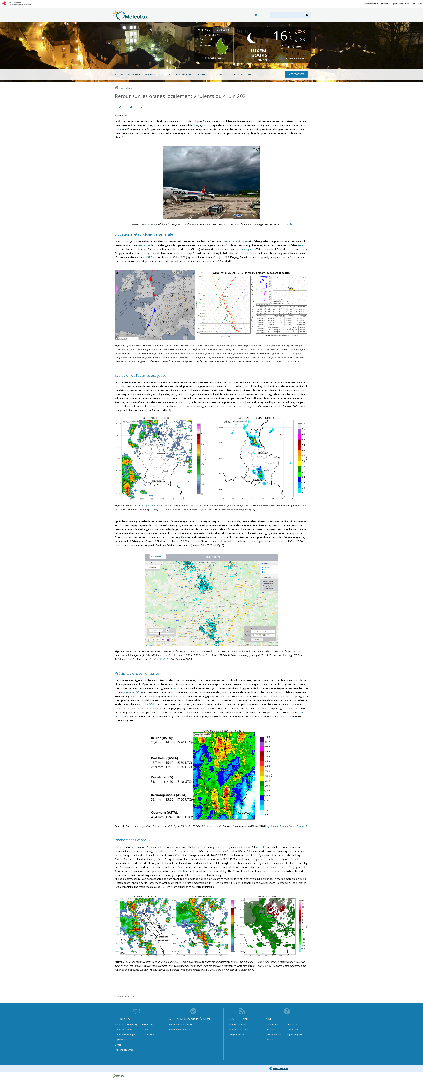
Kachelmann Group (293, 826)
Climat (220, 74)
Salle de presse (273, 1034)
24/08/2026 (203, 29)
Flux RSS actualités (238, 1029)
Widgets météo (236, 1034)
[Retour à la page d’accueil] (130, 18)
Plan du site (292, 1029)
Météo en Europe (154, 74)
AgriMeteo (129, 692)
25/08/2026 (223, 29)
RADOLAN (142, 704)
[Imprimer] (131, 107)
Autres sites (416, 4)
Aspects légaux (294, 1034)
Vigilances (203, 74)
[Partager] (120, 107)
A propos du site (274, 1024)
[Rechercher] (307, 15)
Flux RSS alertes (237, 1024)
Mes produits (280, 1068)
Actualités (126, 88)
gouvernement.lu (401, 4)
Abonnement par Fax (179, 1029)
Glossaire (270, 1029)
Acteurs (145, 1029)
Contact (269, 1039)
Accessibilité (147, 1034)
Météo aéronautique (180, 74)
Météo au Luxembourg (127, 74)
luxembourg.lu (371, 4)
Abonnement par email (180, 1024)
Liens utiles (292, 1024)
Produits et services (243, 74)
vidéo (259, 847)
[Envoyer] (142, 107)
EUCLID (164, 659)
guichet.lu (385, 4)
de (263, 15)
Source (284, 224)
